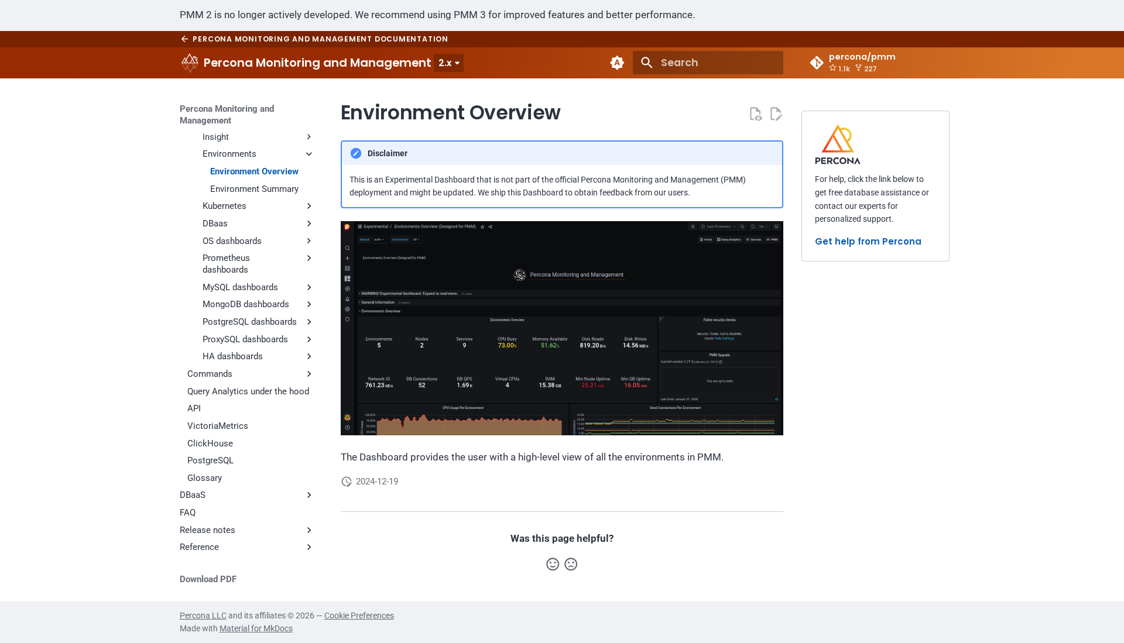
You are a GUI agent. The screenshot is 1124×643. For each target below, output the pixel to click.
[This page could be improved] (570, 564)
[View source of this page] (755, 113)
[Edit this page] (775, 113)
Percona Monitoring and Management (227, 115)
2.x (444, 63)
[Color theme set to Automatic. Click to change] (617, 62)
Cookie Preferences (359, 615)
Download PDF (208, 579)
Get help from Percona (868, 241)
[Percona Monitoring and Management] (190, 62)
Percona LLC (203, 615)
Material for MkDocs (256, 628)
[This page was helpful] (552, 564)
